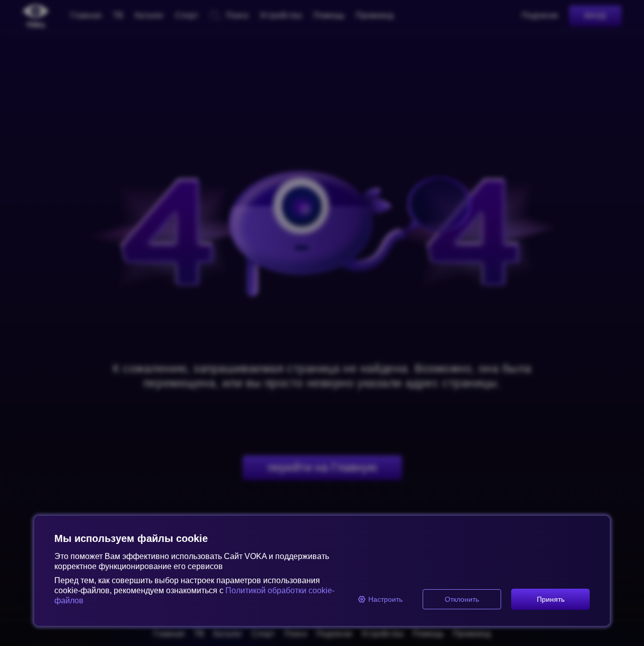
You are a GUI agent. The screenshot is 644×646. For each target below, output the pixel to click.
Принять (551, 599)
